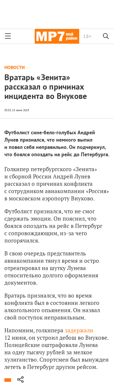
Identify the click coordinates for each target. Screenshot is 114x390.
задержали (79, 330)
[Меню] (8, 36)
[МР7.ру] (56, 36)
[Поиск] (106, 36)
